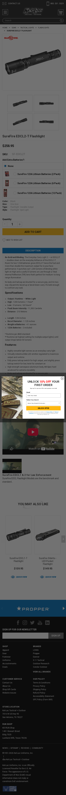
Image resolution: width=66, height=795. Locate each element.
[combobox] (43, 403)
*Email (28, 392)
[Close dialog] (62, 378)
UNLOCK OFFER (43, 408)
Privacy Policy (49, 412)
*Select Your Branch (32, 400)
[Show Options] (59, 403)
